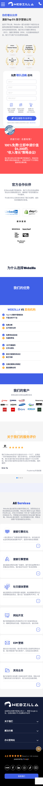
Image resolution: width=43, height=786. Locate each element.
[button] (17, 477)
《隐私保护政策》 (32, 122)
